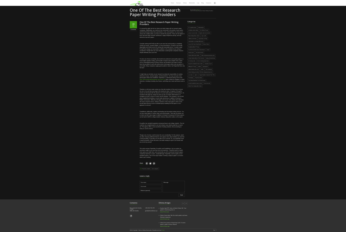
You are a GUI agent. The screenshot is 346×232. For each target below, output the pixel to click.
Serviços (178, 3)
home (208, 49)
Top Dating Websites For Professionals (196, 80)
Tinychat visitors (198, 77)
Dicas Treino (206, 44)
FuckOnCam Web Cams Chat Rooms (196, 49)
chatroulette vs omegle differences (195, 41)
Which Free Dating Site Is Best (195, 86)
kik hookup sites (191, 60)
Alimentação (201, 27)
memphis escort (208, 63)
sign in (196, 74)
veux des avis (207, 83)
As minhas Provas (204, 30)
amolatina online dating (193, 30)
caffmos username (192, 38)
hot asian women (199, 52)
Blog (202, 3)
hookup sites (191, 52)
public (202, 69)
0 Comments (133, 29)
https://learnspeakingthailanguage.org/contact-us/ (152, 79)
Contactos (208, 3)
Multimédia (192, 3)
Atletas (185, 3)
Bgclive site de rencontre (204, 33)
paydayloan (205, 66)
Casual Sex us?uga (202, 38)
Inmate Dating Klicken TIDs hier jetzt (196, 58)
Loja (198, 3)
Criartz (163, 230)
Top (214, 230)
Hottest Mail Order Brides (193, 55)
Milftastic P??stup (192, 66)
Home (172, 3)
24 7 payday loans (192, 27)
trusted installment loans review (195, 83)
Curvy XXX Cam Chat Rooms (194, 44)
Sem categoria (155, 168)
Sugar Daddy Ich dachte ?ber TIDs (207, 74)
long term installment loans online (195, 63)
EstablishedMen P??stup (193, 46)
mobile (199, 66)
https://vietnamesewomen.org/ (208, 55)
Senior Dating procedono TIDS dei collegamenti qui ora (200, 72)
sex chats (190, 74)
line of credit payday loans (203, 60)
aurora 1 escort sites (192, 33)
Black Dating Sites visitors (194, 35)
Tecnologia (190, 77)
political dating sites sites (193, 69)
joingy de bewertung (210, 58)
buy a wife (204, 35)
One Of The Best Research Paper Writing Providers (159, 23)
